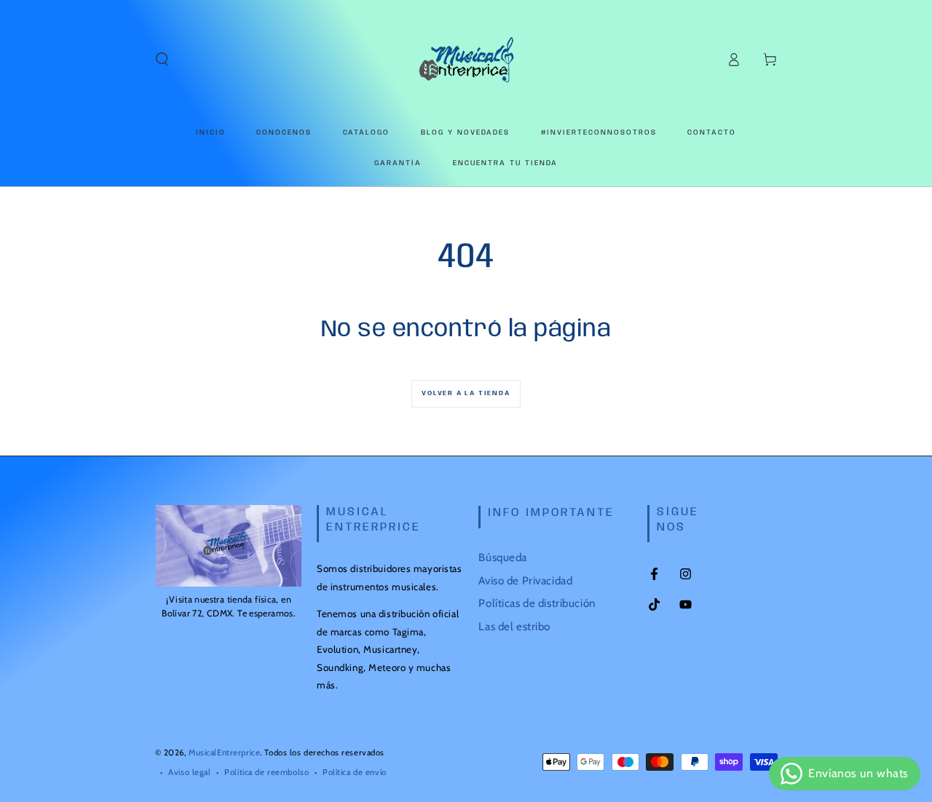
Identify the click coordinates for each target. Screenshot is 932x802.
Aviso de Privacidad (525, 580)
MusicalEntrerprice (224, 752)
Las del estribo (514, 626)
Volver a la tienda (466, 393)
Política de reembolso (266, 772)
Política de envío (355, 772)
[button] (162, 59)
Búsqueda (502, 557)
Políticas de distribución (536, 603)
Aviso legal (189, 772)
